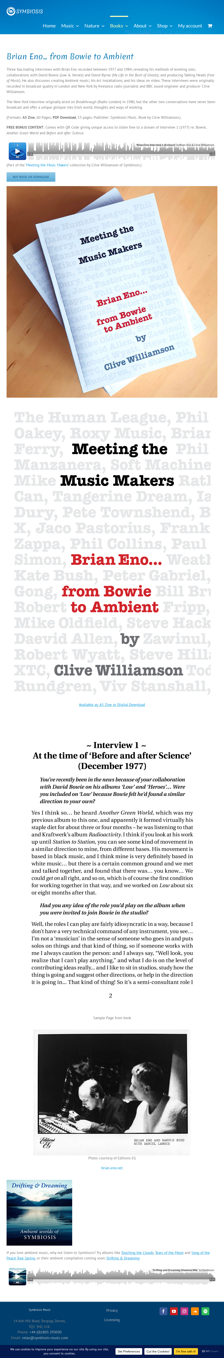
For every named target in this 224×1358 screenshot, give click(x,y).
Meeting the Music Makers (47, 165)
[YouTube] (174, 1311)
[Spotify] (205, 1311)
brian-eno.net (112, 1168)
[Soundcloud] (195, 1311)
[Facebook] (163, 1311)
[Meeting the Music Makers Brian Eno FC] (112, 403)
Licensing (112, 1319)
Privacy (112, 1310)
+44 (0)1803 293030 (45, 1332)
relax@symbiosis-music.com (45, 1337)
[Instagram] (184, 1311)
